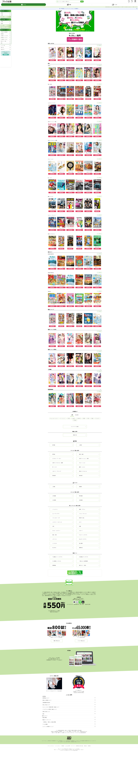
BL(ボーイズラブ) (82, 539)
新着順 (80, 486)
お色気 (73, 418)
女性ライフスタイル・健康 (58, 462)
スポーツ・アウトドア (57, 471)
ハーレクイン (63, 418)
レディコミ (55, 539)
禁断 (84, 418)
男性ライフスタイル (83, 471)
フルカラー (98, 418)
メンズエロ (55, 543)
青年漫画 (81, 495)
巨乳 (69, 418)
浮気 (88, 418)
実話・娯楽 (81, 454)
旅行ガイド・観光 (82, 565)
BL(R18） (55, 547)
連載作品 (81, 547)
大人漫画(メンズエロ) (57, 561)
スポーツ (81, 530)
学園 (80, 526)
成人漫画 (81, 543)
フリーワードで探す (75, 426)
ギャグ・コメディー (56, 530)
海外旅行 (81, 475)
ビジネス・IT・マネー (57, 458)
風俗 (92, 418)
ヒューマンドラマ (56, 513)
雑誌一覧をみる (57, 640)
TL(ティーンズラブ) (83, 534)
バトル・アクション (83, 513)
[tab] (23, 4)
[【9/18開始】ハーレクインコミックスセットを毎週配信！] (69, 9)
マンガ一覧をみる (81, 640)
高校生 (75, 420)
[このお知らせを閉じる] (136, 8)
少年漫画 (54, 495)
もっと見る (99, 45)
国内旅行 (54, 475)
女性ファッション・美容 (84, 458)
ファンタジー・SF (56, 517)
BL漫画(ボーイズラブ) (83, 556)
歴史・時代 (55, 534)
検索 (82, 1)
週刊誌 (54, 454)
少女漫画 (54, 500)
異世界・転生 (81, 517)
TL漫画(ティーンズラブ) (57, 556)
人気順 (54, 486)
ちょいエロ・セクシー (54, 418)
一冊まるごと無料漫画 (83, 561)
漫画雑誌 (54, 565)
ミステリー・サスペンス (57, 522)
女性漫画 (81, 500)
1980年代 (79, 418)
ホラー (80, 522)
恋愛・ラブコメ (82, 509)
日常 (53, 526)
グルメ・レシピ (82, 462)
